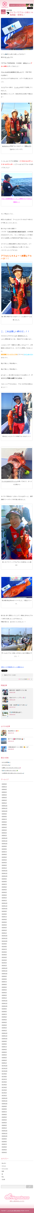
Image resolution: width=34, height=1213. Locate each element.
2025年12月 (4, 805)
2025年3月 (4, 830)
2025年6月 (4, 821)
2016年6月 (4, 1114)
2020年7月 (4, 981)
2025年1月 (4, 835)
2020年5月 (4, 987)
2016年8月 (4, 1108)
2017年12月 (4, 1065)
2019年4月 (4, 1022)
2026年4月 (4, 794)
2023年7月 (4, 884)
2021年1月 (4, 965)
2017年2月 (4, 1092)
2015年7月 (4, 1144)
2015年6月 (4, 1146)
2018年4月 (4, 1054)
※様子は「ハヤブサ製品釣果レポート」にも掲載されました (12, 667)
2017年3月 (4, 1090)
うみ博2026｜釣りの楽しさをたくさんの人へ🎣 (13, 773)
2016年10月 (4, 1103)
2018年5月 (4, 1052)
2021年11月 (4, 938)
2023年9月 (4, 878)
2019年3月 (4, 1025)
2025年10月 (4, 811)
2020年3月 (4, 992)
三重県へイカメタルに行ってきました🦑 (11, 767)
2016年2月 (4, 1125)
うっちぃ (16, 87)
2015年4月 (4, 1152)
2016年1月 (4, 1127)
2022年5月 (4, 922)
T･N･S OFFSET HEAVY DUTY (17, 231)
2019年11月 (4, 1003)
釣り (3, 1176)
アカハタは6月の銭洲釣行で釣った (11, 72)
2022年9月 (4, 911)
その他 (3, 1179)
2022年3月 (4, 927)
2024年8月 (4, 849)
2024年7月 (4, 851)
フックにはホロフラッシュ (9, 481)
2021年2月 (4, 962)
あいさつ (4, 1163)
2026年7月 (4, 786)
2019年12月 (4, 1000)
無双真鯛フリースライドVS (9, 354)
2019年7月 (4, 1014)
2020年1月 (4, 997)
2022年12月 (4, 903)
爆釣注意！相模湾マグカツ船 (18, 690)
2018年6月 (4, 1049)
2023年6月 (4, 886)
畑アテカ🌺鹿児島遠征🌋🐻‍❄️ (16, 739)
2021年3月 (4, 960)
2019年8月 (4, 1011)
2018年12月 (4, 1033)
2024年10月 (4, 843)
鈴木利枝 (9, 10)
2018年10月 (4, 1038)
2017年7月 (4, 1079)
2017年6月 (4, 1081)
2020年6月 (4, 984)
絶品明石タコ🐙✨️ (13, 731)
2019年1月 (4, 1030)
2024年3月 (4, 862)
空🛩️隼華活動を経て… (16, 712)
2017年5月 (4, 1084)
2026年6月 (4, 789)
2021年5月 (4, 954)
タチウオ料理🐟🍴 (6, 762)
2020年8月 (4, 979)
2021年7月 (4, 949)
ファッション (5, 1168)
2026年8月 (4, 784)
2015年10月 (4, 1136)
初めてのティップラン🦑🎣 (17, 697)
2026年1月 (4, 802)
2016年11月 (4, 1100)
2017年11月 (4, 1068)
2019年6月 (4, 1016)
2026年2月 (4, 800)
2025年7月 (4, 819)
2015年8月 (4, 1141)
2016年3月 (4, 1122)
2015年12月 (4, 1130)
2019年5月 (4, 1019)
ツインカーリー (28, 354)
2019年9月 (4, 1008)
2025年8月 (4, 816)
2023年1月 (4, 900)
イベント (4, 1165)
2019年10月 (4, 1006)
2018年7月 (4, 1046)
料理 (3, 1171)
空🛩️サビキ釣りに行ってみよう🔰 (10, 770)
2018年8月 (4, 1043)
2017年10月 (4, 1071)
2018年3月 (4, 1057)
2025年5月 (4, 824)
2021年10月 (4, 941)
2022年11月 (4, 905)
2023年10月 (4, 876)
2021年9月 (4, 943)
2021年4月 (4, 957)
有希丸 (25, 63)
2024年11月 (4, 840)
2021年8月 (4, 946)
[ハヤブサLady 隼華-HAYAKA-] (5, 5)
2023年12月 (4, 870)
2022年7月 (4, 916)
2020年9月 (4, 976)
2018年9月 (4, 1041)
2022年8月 (4, 914)
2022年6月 (4, 919)
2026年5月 (4, 792)
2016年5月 (4, 1117)
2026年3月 (4, 797)
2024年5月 (4, 857)
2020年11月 (4, 970)
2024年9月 (4, 846)
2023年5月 (4, 889)
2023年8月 (4, 881)
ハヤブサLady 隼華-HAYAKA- (13, 1210)
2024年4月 (4, 859)
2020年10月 (4, 973)
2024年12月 (4, 838)
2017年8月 (4, 1076)
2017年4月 (4, 1087)
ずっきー (7, 57)
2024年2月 (4, 865)
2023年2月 (4, 897)
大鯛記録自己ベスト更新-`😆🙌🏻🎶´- (18, 747)
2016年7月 (4, 1111)
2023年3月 (4, 895)
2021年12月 (4, 935)
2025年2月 (4, 832)
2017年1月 (4, 1095)
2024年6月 (4, 854)
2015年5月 (4, 1149)
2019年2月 (4, 1027)
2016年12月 (4, 1098)
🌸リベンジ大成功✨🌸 (24, 679)
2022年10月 (4, 908)
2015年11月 (4, 1133)
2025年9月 (4, 813)
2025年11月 (4, 808)
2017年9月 (4, 1073)
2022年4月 (4, 924)
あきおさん (5, 146)
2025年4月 (4, 827)
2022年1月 (4, 933)
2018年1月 (4, 1062)
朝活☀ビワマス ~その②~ (10, 675)
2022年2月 (4, 930)
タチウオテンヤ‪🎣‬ (6, 765)
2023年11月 (4, 873)
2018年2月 (4, 1060)
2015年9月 (4, 1138)
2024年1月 (4, 867)
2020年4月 (4, 989)
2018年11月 (4, 1035)
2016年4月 (4, 1119)
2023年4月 (4, 892)
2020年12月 (4, 968)
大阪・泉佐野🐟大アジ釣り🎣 (18, 705)
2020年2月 (4, 995)
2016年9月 (4, 1106)
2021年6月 (4, 951)
